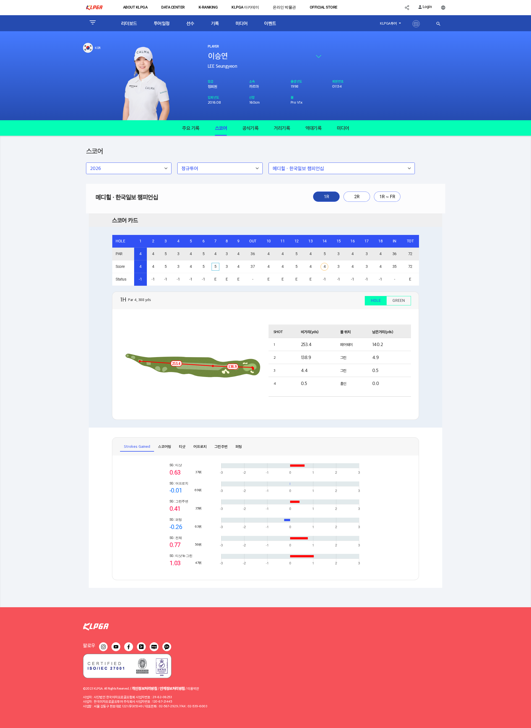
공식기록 (250, 128)
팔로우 (89, 645)
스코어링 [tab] (164, 446)
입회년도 (213, 97)
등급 (211, 81)
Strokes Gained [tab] (137, 446)
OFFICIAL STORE (323, 7)
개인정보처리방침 (144, 688)
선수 (190, 23)
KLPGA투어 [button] (389, 23)
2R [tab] (357, 196)
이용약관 (193, 688)
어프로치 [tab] (200, 446)
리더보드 (129, 23)
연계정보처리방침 (172, 688)
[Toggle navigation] (92, 23)
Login (427, 6)
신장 (252, 97)
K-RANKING (208, 7)
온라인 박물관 (284, 7)
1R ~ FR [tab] (387, 196)
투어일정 (162, 23)
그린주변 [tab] (221, 446)
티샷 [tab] (182, 446)
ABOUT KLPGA (135, 7)
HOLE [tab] (376, 300)
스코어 (221, 128)
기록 (215, 23)
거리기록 (282, 128)
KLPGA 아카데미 (245, 7)
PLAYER (213, 46)
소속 (252, 81)
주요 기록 (190, 128)
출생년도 (296, 81)
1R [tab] (326, 196)
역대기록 (313, 128)
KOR (98, 48)
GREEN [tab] (398, 300)
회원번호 (338, 81)
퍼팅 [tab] (238, 446)
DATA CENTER (173, 7)
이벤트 (270, 23)
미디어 (242, 23)
